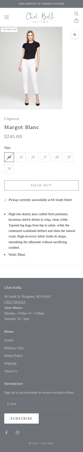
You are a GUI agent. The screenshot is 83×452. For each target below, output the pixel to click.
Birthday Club (13, 348)
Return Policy (13, 355)
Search (8, 340)
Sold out (41, 185)
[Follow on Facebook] (6, 432)
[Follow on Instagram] (17, 432)
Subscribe (21, 418)
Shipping (10, 363)
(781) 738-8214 (14, 302)
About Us (10, 371)
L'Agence (11, 118)
